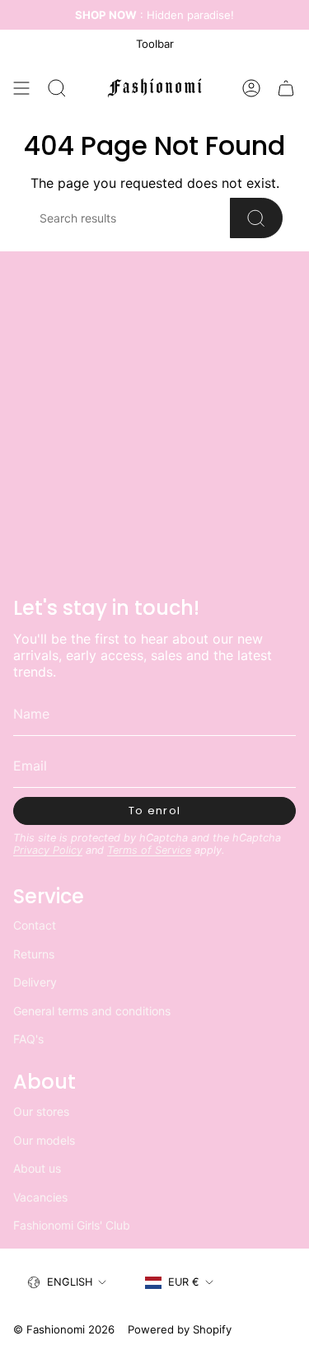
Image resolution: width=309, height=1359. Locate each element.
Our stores (41, 1111)
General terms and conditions (92, 1011)
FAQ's (28, 1039)
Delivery (35, 982)
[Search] (256, 218)
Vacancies (40, 1197)
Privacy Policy (47, 850)
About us (37, 1168)
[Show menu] (21, 88)
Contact (34, 925)
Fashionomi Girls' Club (71, 1225)
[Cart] (286, 88)
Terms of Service (149, 850)
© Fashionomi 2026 (64, 1329)
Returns (33, 954)
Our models (44, 1140)
